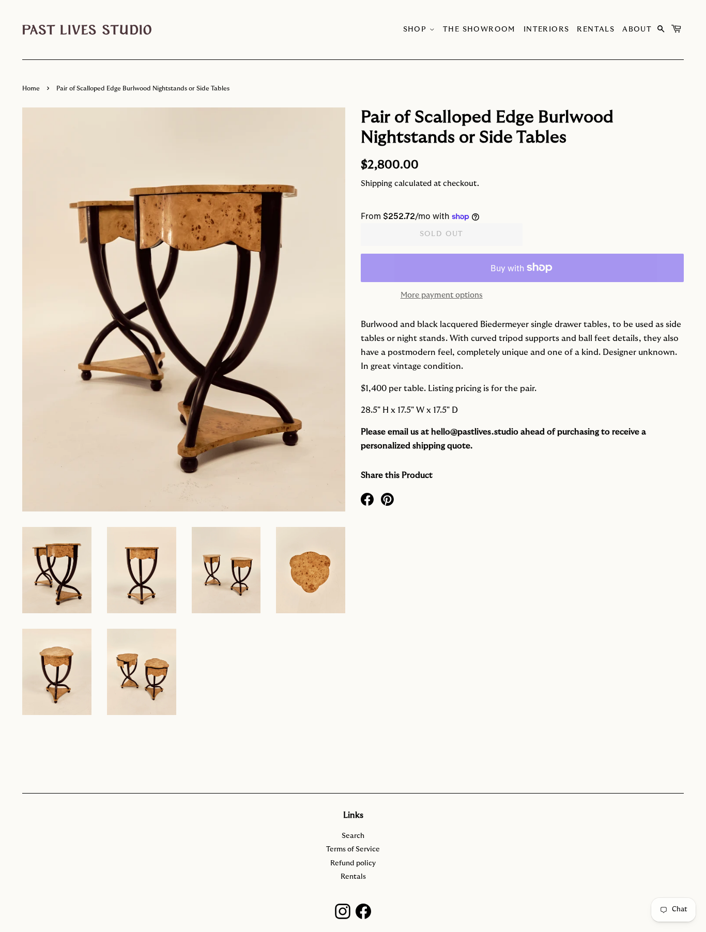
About (637, 29)
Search (353, 836)
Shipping (376, 184)
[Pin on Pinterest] (387, 498)
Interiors (547, 29)
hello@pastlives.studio (474, 432)
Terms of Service (353, 849)
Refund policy (353, 863)
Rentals (596, 29)
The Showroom (479, 29)
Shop (416, 29)
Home (31, 88)
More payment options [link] (442, 295)
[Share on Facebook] (367, 498)
